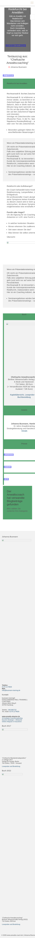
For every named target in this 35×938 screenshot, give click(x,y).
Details (24, 431)
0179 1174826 (7, 687)
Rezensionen (8, 454)
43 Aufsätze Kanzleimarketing (12, 718)
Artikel (6, 479)
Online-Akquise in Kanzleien (12, 721)
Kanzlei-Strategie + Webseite (12, 720)
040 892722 (12, 710)
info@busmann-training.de (11, 690)
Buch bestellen (8, 75)
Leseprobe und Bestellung (11, 766)
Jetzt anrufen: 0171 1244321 (16, 45)
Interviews (7, 467)
